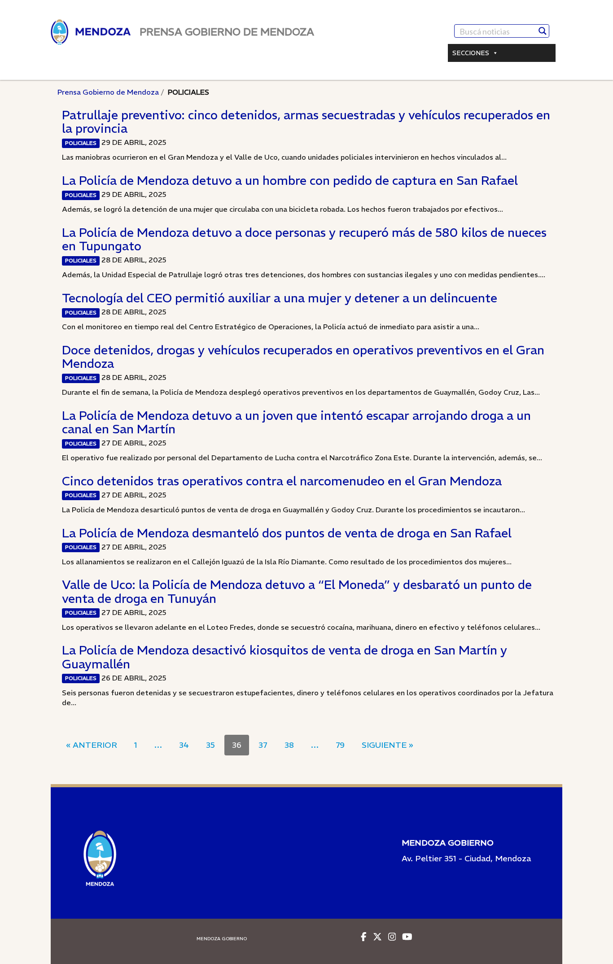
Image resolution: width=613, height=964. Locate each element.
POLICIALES (80, 143)
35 (210, 745)
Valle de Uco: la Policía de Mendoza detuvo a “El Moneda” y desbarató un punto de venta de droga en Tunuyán (297, 591)
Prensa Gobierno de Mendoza (108, 91)
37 (262, 745)
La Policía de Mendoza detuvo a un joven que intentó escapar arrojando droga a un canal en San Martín (296, 422)
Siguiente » (387, 745)
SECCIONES (470, 53)
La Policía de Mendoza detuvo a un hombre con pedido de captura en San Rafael (290, 180)
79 (340, 745)
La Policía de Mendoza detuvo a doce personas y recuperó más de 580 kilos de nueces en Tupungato (304, 239)
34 (184, 745)
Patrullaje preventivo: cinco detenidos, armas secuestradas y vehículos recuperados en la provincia (306, 121)
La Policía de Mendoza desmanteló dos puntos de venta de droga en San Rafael (287, 533)
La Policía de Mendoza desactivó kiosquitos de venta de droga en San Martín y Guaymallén (284, 656)
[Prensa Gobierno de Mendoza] (91, 32)
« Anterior (91, 745)
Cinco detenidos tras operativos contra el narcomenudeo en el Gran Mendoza (282, 481)
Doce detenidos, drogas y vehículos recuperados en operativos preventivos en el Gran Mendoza (303, 356)
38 (289, 745)
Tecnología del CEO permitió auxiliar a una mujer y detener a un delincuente (279, 297)
